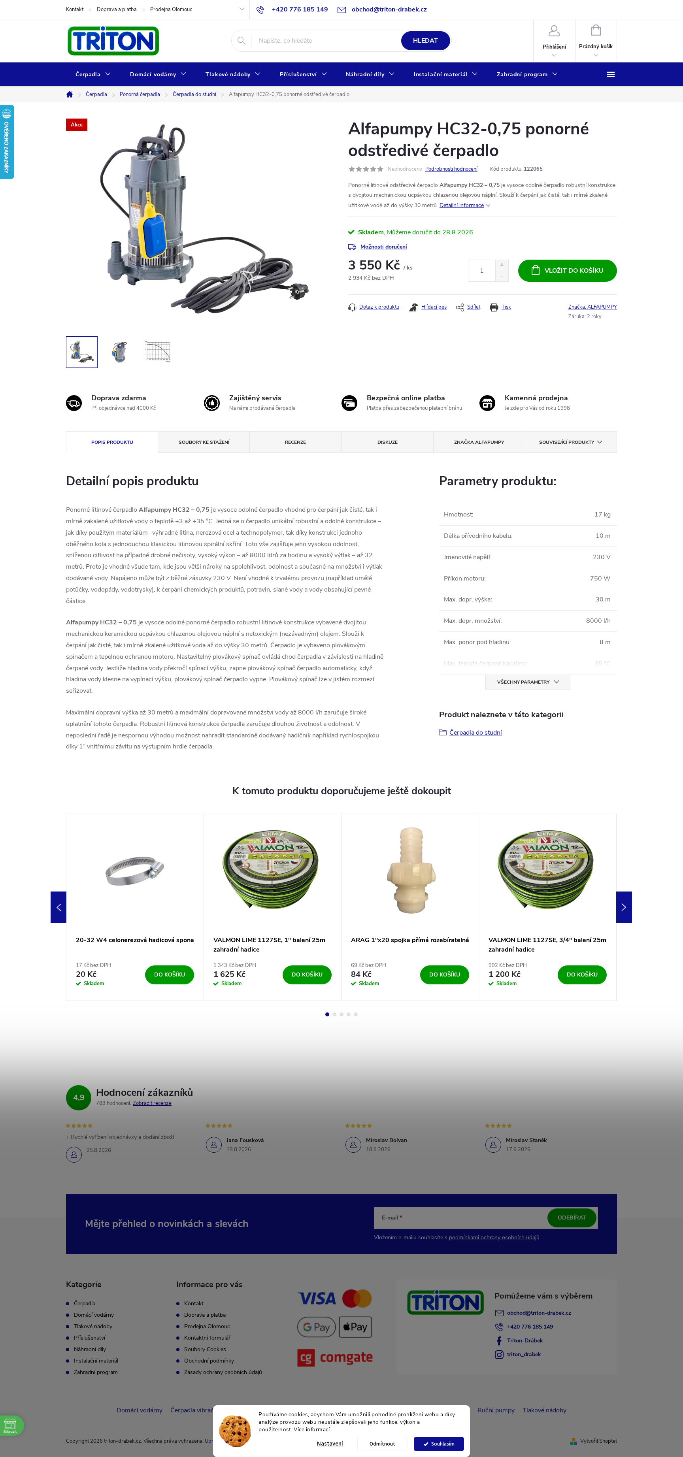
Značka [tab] (479, 442)
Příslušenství (89, 1338)
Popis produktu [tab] (112, 442)
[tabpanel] (135, 907)
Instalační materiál (96, 1361)
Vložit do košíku (574, 270)
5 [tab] (356, 1014)
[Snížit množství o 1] (501, 276)
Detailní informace (462, 205)
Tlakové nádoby (93, 1326)
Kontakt (74, 9)
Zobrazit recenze (152, 1103)
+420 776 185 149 (530, 1327)
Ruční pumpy (496, 1410)
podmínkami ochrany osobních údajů (494, 1237)
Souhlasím (443, 1444)
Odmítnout (382, 1444)
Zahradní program (96, 1372)
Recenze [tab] (295, 442)
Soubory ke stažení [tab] (204, 442)
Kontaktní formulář (207, 1338)
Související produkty (566, 442)
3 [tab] (341, 1014)
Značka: (592, 307)
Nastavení (330, 1444)
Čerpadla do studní (475, 732)
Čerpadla (84, 1304)
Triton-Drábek (525, 1340)
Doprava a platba (117, 9)
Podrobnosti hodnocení (451, 169)
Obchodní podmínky (209, 1361)
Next (624, 907)
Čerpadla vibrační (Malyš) (205, 1410)
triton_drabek (524, 1354)
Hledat (425, 40)
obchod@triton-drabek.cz (539, 1313)
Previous (58, 907)
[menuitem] (93, 74)
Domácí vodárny (94, 1315)
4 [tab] (349, 1014)
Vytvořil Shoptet (598, 1441)
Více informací (312, 1429)
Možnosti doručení (383, 247)
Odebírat (572, 1217)
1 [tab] (327, 1014)
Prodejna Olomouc (171, 9)
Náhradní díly (90, 1349)
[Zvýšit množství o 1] (501, 265)
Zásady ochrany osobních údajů (223, 1372)
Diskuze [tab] (387, 442)
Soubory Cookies (205, 1349)
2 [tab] (334, 1014)
